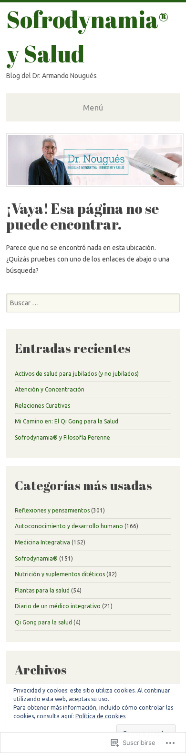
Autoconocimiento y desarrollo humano (69, 526)
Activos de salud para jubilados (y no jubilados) (77, 374)
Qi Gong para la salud (43, 622)
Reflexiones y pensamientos (52, 510)
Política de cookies (100, 716)
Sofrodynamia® (36, 558)
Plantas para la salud (42, 590)
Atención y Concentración (49, 389)
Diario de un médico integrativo (58, 606)
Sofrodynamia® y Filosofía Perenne (62, 437)
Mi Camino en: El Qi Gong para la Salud (66, 421)
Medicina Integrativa (42, 542)
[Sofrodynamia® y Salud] (95, 184)
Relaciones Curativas (42, 405)
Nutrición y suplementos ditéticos (60, 574)
